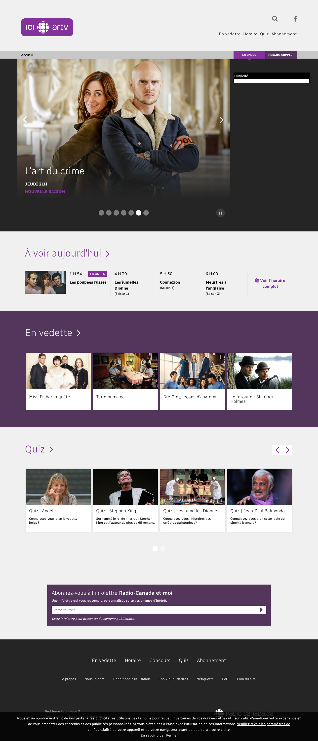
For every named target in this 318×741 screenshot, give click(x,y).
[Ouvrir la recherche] (273, 18)
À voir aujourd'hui (63, 252)
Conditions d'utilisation (131, 679)
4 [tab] (123, 213)
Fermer (172, 735)
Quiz (264, 33)
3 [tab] (116, 213)
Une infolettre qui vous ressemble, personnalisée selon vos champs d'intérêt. (109, 600)
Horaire (250, 33)
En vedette (230, 33)
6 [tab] (138, 213)
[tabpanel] (123, 128)
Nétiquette (205, 679)
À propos (69, 679)
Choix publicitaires (173, 679)
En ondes (249, 54)
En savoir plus (152, 735)
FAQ (225, 679)
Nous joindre (94, 679)
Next (221, 119)
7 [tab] (146, 213)
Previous (24, 119)
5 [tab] (131, 213)
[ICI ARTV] (47, 27)
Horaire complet (281, 54)
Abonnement (284, 33)
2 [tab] (109, 213)
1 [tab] (101, 213)
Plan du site (246, 679)
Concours (159, 660)
